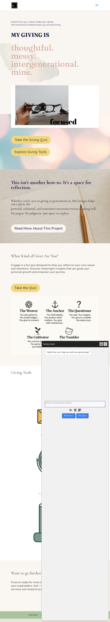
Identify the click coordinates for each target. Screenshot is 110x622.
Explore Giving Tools (30, 152)
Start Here (33, 615)
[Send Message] (71, 410)
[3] (55, 127)
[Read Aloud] (79, 410)
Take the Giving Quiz (30, 140)
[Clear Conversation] (75, 410)
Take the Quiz (25, 288)
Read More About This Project (38, 228)
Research (82, 416)
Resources (68, 416)
